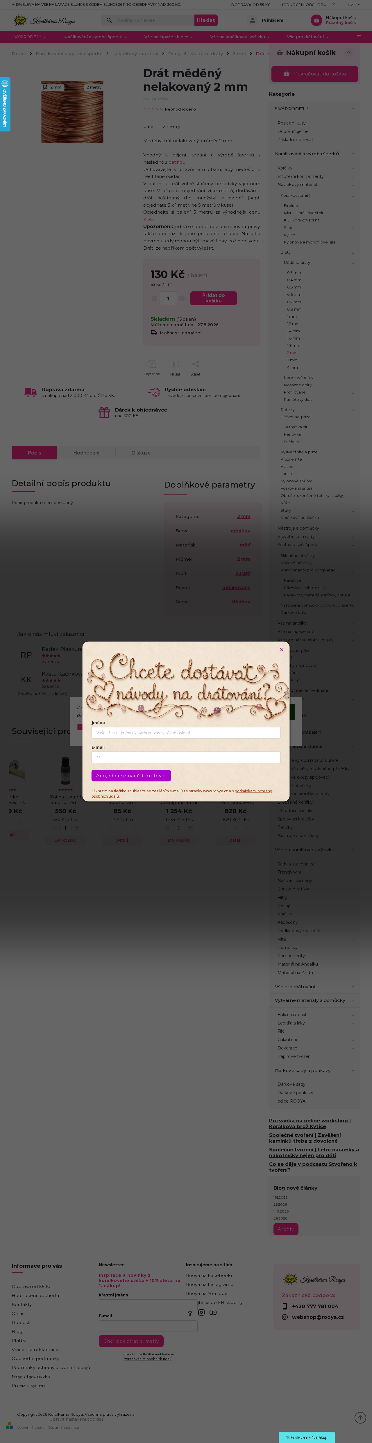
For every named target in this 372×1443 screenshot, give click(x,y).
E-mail (98, 747)
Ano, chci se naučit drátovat (131, 775)
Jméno (98, 722)
